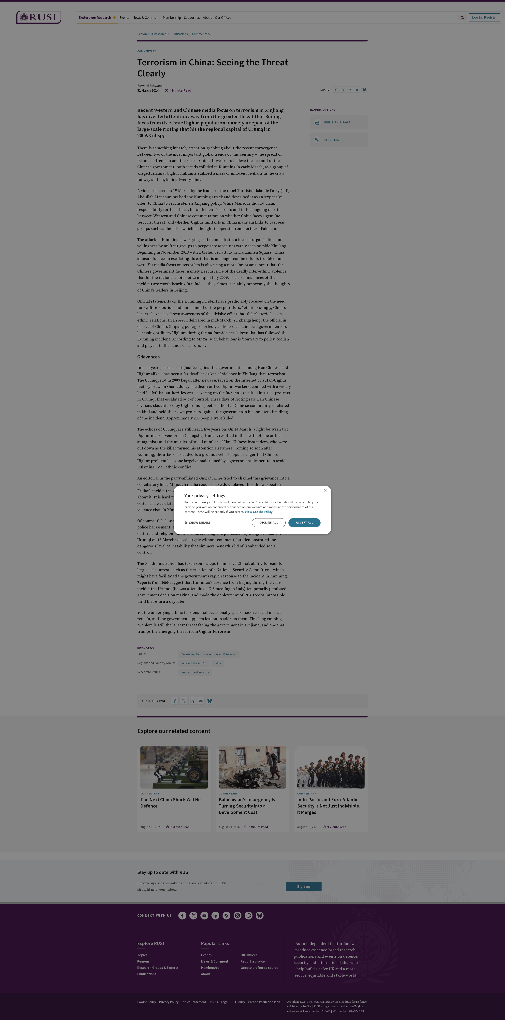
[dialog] (252, 510)
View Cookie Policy (259, 512)
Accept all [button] (304, 522)
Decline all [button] (269, 522)
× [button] (325, 490)
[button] (197, 523)
